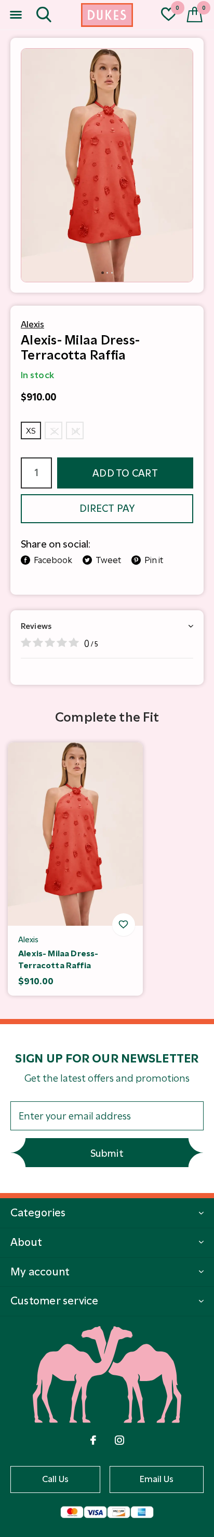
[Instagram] (119, 1440)
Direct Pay (107, 508)
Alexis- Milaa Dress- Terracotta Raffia (58, 959)
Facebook (53, 560)
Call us (55, 1479)
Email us (157, 1479)
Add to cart (125, 473)
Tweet (108, 560)
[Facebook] (93, 1440)
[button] (15, 15)
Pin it (153, 560)
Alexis (32, 324)
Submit (107, 1153)
